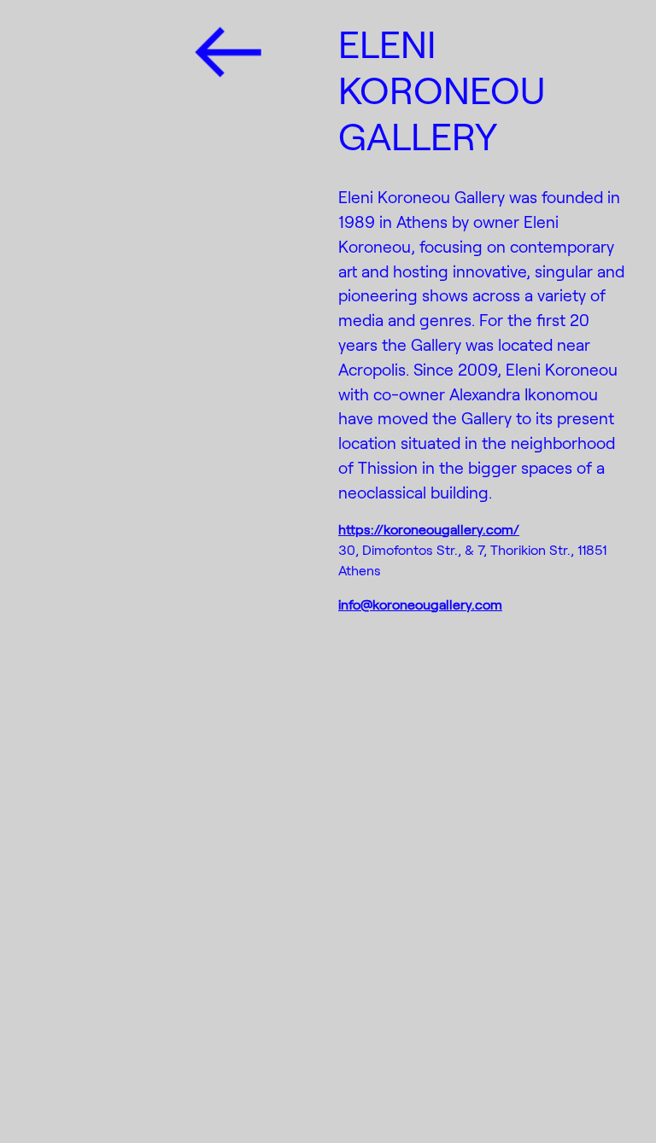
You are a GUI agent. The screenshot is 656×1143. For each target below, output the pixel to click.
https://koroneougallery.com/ (428, 529)
